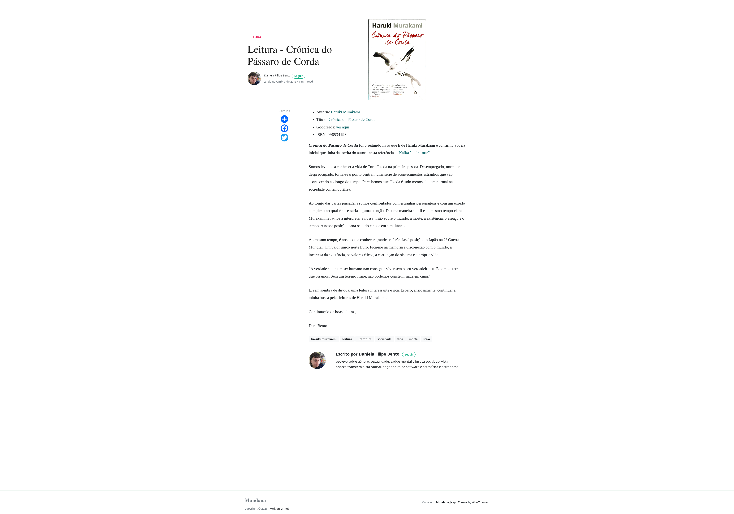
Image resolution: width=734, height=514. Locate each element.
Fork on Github (280, 508)
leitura (347, 339)
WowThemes (480, 502)
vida (400, 339)
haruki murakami (324, 339)
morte (413, 339)
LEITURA (254, 37)
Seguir (298, 76)
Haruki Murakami (345, 112)
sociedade (384, 339)
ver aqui (342, 127)
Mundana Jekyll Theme (452, 502)
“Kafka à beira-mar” (413, 152)
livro (426, 339)
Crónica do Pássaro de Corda (352, 119)
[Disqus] (387, 427)
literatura (365, 339)
